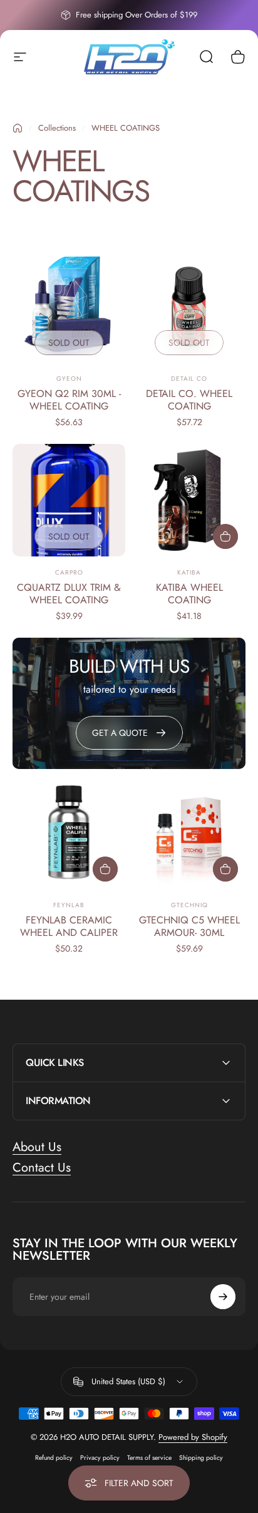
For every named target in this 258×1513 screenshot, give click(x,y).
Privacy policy (100, 1457)
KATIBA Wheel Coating (189, 593)
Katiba (189, 572)
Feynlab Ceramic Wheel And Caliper (69, 926)
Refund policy (54, 1457)
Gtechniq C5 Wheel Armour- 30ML (189, 926)
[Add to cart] (225, 536)
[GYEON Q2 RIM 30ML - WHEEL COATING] (69, 306)
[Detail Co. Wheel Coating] (189, 306)
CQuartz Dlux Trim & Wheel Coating (69, 593)
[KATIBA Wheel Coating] (189, 500)
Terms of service (149, 1457)
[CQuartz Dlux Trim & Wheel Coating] (69, 500)
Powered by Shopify (192, 1437)
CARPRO (69, 572)
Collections (57, 128)
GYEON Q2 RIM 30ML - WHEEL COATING (69, 399)
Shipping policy (201, 1457)
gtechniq (189, 905)
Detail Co (189, 378)
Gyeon (69, 378)
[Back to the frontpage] (18, 128)
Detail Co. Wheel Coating (189, 399)
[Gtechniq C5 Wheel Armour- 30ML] (189, 833)
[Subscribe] (222, 1296)
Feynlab (69, 905)
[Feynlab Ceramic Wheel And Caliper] (69, 833)
